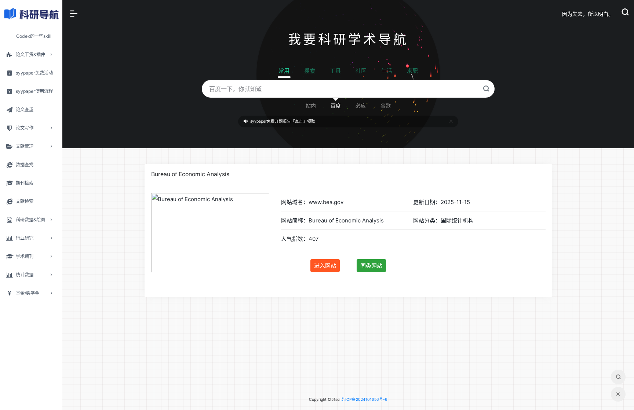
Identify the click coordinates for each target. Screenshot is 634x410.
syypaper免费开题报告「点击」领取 (282, 121)
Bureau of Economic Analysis (190, 174)
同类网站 (371, 265)
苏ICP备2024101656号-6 (364, 399)
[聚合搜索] (618, 377)
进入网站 (325, 265)
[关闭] (451, 121)
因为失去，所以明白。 (587, 14)
